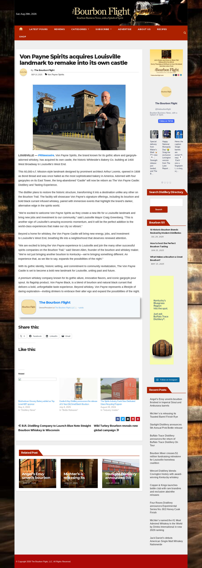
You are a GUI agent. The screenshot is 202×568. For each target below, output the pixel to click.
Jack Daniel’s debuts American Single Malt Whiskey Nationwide (166, 541)
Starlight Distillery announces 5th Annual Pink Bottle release (120, 479)
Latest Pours (38, 29)
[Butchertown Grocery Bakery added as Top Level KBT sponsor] (37, 389)
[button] (185, 33)
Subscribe (103, 29)
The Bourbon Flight (44, 70)
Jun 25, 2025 (157, 250)
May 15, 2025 (157, 264)
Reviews (59, 29)
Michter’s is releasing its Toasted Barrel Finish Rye (76, 479)
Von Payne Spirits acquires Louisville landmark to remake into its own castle (73, 59)
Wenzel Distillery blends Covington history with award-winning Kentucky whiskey (166, 474)
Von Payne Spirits (56, 74)
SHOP (22, 36)
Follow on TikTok (166, 121)
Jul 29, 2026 (157, 237)
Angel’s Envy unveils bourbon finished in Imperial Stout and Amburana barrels (166, 402)
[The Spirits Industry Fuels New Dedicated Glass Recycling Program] (120, 389)
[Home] (21, 29)
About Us (144, 29)
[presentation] (152, 157)
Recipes (162, 29)
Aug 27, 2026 (29, 483)
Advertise (124, 29)
